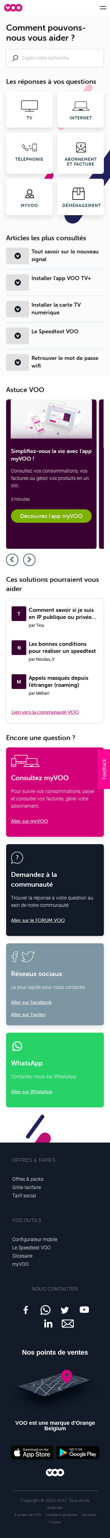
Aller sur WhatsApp (31, 1091)
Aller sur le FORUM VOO (38, 920)
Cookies (55, 1522)
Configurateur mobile (34, 1239)
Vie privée (89, 1515)
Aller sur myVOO (29, 821)
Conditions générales (61, 1515)
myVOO (20, 1264)
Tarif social (24, 1196)
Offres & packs (27, 1179)
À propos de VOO (27, 1515)
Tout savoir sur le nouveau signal (65, 255)
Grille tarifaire (26, 1187)
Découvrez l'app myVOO (51, 515)
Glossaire (22, 1256)
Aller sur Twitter (28, 1014)
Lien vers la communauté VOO (45, 712)
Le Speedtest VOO (55, 331)
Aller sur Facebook (31, 1002)
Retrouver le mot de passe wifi (64, 361)
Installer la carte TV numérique (56, 308)
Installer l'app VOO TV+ (61, 278)
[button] (104, 769)
